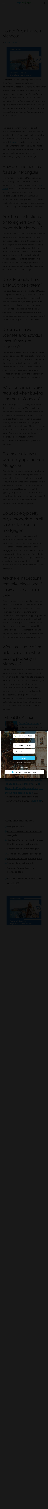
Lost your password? (24, 763)
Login (24, 758)
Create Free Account (26, 772)
